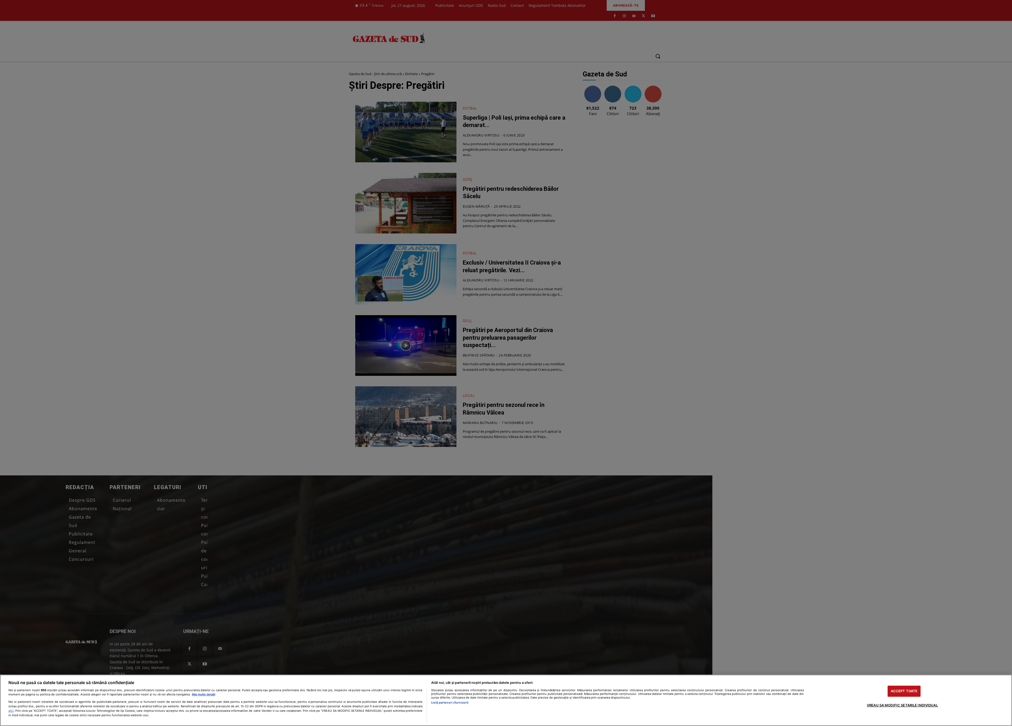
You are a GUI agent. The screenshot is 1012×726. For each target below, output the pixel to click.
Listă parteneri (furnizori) (450, 702)
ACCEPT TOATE (904, 691)
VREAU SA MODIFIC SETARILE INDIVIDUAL (902, 705)
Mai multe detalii (203, 694)
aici (11, 711)
